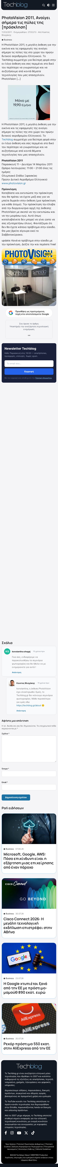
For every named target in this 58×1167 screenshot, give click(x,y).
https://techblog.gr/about (28, 705)
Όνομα (5, 769)
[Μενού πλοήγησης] (53, 5)
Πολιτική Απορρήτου (43, 378)
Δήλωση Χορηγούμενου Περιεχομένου (27, 1147)
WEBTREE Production (39, 1155)
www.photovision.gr (14, 183)
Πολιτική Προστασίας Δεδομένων (30, 1144)
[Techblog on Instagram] (12, 1132)
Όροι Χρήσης (10, 1144)
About (27, 1155)
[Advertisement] (29, 512)
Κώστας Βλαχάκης (25, 683)
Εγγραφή (29, 371)
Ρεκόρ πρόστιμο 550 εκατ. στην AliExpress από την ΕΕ (27, 1046)
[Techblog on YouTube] (19, 1132)
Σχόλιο (5, 733)
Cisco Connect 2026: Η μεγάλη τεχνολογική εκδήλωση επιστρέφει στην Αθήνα (28, 925)
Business (8, 39)
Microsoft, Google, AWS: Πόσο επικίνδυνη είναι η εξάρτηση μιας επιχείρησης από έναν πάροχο (28, 861)
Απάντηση (16, 672)
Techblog (7, 139)
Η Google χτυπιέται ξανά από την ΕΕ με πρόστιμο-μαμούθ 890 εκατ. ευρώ (25, 988)
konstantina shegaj (21, 651)
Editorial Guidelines (43, 1149)
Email (5, 782)
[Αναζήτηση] (43, 5)
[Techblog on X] (26, 1132)
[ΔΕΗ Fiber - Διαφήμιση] (29, 102)
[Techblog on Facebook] (6, 1132)
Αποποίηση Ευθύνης (26, 1149)
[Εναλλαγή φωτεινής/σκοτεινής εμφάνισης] (48, 5)
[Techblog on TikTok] (33, 1132)
